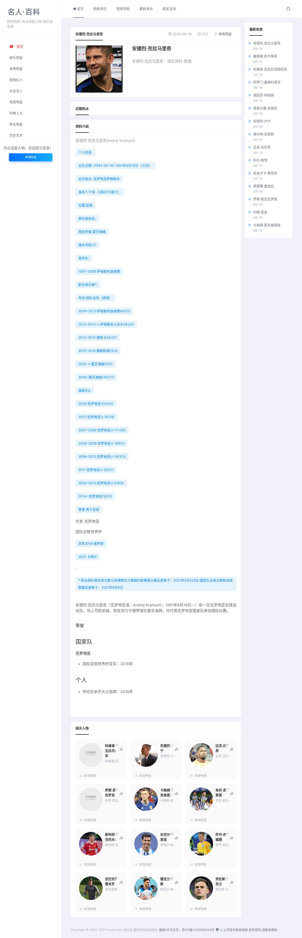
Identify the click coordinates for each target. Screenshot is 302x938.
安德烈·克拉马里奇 (267, 43)
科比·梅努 (260, 160)
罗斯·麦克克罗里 (265, 199)
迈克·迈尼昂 (262, 147)
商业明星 (16, 124)
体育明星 (16, 69)
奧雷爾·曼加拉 (263, 186)
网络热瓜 (100, 9)
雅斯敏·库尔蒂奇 (265, 56)
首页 (20, 46)
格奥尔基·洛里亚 (265, 108)
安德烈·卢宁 (262, 121)
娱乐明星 (16, 58)
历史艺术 (16, 135)
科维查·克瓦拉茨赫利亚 (270, 69)
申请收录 (30, 157)
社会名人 (16, 91)
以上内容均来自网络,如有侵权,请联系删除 (248, 930)
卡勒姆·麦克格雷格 (267, 225)
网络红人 (16, 80)
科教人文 (16, 113)
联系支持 (169, 9)
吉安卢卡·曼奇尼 (265, 173)
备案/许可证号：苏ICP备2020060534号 (186, 930)
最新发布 (146, 9)
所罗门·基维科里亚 (267, 82)
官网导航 (123, 9)
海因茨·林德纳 (263, 95)
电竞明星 (16, 102)
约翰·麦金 (260, 212)
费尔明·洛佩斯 (263, 134)
